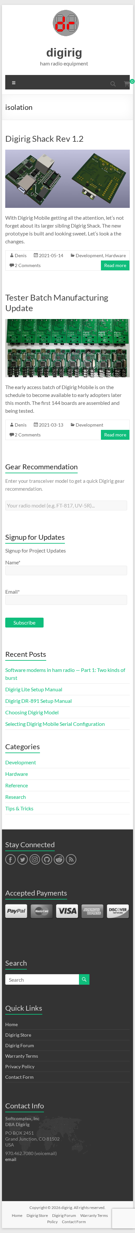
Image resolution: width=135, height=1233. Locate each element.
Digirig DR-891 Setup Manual (38, 701)
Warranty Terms (21, 1056)
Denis (21, 255)
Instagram (34, 860)
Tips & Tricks (19, 808)
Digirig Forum (19, 1045)
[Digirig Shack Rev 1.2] (67, 153)
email (10, 1159)
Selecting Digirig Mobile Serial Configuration (55, 724)
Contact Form (19, 1077)
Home (11, 1024)
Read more (115, 265)
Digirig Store (18, 1035)
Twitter (22, 860)
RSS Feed (71, 860)
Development (89, 255)
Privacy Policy (19, 1066)
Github (46, 860)
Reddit (59, 860)
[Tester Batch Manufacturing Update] (67, 322)
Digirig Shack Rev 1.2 (44, 138)
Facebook (10, 860)
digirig (64, 52)
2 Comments (28, 265)
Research (15, 797)
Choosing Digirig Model (32, 712)
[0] (127, 84)
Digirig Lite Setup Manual (33, 689)
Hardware (115, 255)
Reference (16, 785)
